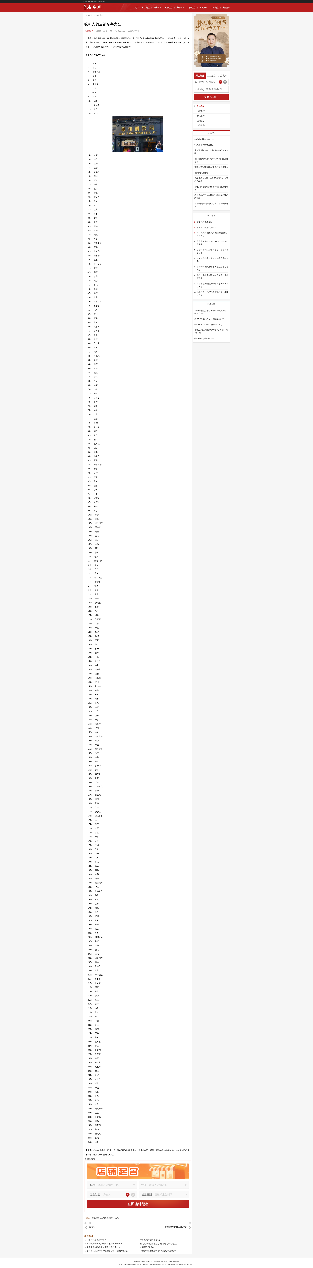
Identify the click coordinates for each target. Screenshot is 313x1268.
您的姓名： (200, 82)
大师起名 (226, 7)
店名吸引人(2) (112, 1218)
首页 (136, 7)
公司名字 (192, 7)
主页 (90, 15)
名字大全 (203, 7)
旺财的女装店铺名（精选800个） (208, 324)
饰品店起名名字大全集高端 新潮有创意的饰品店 (107, 1251)
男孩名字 (157, 7)
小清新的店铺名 (147, 1247)
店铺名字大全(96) (98, 1218)
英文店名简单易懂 (204, 222)
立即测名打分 (211, 97)
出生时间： (200, 89)
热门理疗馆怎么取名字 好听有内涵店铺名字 (159, 1244)
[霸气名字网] (93, 9)
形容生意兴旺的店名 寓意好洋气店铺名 (103, 1247)
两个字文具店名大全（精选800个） (209, 319)
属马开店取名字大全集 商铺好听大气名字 (104, 1244)
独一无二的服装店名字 (206, 227)
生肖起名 (215, 7)
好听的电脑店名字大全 (96, 1240)
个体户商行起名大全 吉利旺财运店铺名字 (158, 1251)
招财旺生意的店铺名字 (204, 338)
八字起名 (146, 7)
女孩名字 (169, 7)
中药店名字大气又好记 (150, 1240)
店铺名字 (180, 7)
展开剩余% (89, 1159)
